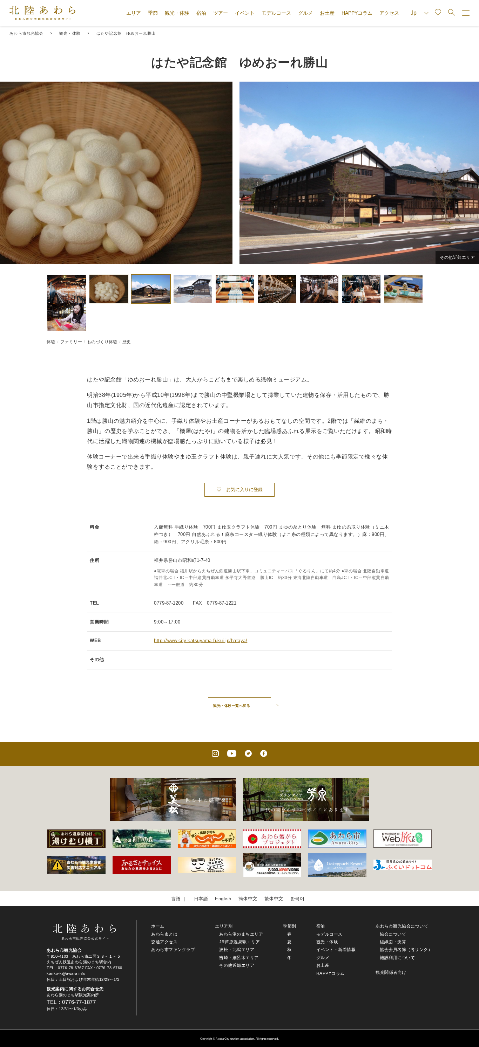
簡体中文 (247, 898)
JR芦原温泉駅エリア (239, 941)
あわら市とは (164, 934)
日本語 (201, 898)
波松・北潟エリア (236, 949)
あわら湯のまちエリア (241, 934)
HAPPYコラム (357, 13)
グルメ (305, 13)
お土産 (327, 13)
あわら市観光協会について (402, 926)
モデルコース (276, 13)
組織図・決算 (393, 941)
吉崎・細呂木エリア (239, 957)
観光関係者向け (391, 972)
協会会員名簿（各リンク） (406, 949)
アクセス (389, 13)
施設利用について (397, 957)
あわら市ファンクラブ (173, 949)
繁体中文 (273, 898)
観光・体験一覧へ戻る (231, 706)
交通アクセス (164, 941)
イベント (245, 13)
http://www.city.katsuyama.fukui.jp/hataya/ (200, 640)
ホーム (157, 926)
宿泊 (201, 13)
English (223, 898)
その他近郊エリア (236, 965)
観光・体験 (177, 13)
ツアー (220, 13)
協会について (393, 934)
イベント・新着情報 (336, 949)
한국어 (297, 898)
